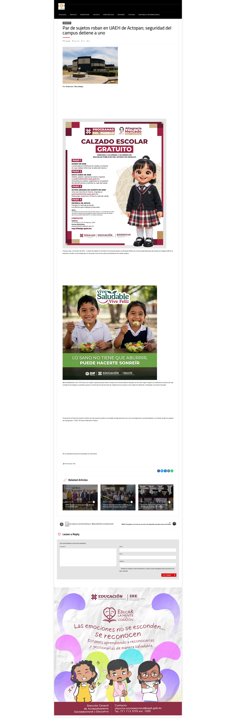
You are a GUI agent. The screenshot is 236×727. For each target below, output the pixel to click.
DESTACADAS (145, 488)
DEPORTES (121, 14)
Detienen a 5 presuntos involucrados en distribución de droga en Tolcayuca (154, 505)
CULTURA (131, 14)
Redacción (90, 502)
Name (121, 546)
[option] (118, 65)
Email (120, 554)
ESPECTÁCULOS (108, 14)
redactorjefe (67, 41)
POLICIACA (62, 14)
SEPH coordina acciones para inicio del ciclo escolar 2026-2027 (79, 505)
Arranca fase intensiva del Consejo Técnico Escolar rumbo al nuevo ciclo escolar (117, 505)
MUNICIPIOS (84, 14)
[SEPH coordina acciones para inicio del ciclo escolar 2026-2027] (80, 497)
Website (121, 561)
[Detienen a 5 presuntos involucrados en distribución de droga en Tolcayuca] (155, 497)
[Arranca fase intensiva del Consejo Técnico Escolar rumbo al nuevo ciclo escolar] (118, 497)
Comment (63, 546)
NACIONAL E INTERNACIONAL (149, 14)
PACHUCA (73, 14)
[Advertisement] (118, 102)
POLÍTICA (96, 14)
